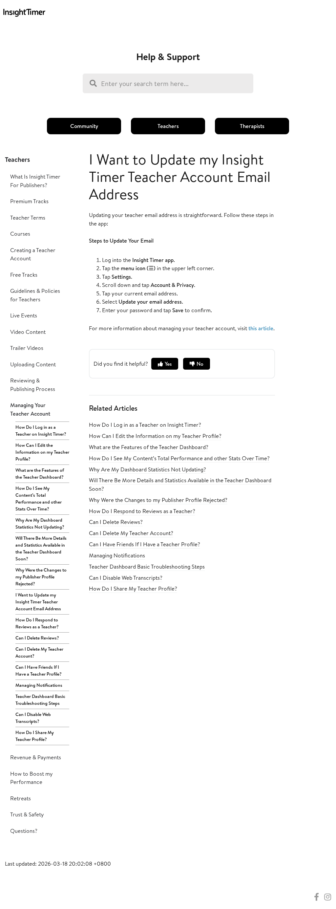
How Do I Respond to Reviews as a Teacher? (37, 623)
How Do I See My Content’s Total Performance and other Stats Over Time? (38, 498)
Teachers (168, 126)
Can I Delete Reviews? (37, 638)
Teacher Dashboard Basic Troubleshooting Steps (40, 699)
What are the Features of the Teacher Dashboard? (39, 473)
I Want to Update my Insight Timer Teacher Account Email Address (38, 602)
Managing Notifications (38, 685)
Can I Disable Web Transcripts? (33, 718)
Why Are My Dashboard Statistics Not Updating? (39, 523)
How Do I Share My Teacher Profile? (34, 736)
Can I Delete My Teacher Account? (39, 652)
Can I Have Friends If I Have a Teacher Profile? (38, 670)
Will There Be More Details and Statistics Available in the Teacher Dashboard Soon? (41, 548)
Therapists (252, 126)
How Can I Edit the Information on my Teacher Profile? (42, 452)
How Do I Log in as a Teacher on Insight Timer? (40, 430)
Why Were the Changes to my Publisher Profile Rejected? (41, 577)
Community (84, 126)
